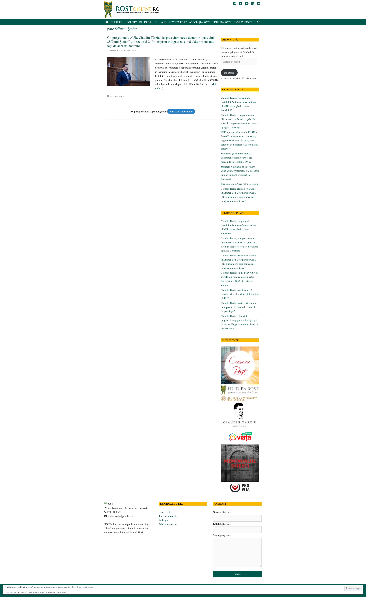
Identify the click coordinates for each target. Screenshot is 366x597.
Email (222, 523)
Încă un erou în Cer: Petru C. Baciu (239, 183)
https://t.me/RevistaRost (181, 111)
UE (155, 22)
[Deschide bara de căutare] (259, 22)
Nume (222, 512)
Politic (132, 22)
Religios (145, 22)
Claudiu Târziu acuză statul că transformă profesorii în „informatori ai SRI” (240, 294)
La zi (163, 22)
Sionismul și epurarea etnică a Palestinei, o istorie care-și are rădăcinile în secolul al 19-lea (236, 157)
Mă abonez (229, 72)
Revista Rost (178, 22)
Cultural (117, 22)
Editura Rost (222, 22)
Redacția (163, 520)
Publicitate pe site (168, 524)
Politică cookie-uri (62, 592)
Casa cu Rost (243, 22)
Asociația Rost (199, 22)
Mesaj (222, 535)
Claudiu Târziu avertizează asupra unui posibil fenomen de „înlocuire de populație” (239, 307)
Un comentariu (117, 96)
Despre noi (164, 512)
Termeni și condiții (168, 516)
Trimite (237, 573)
